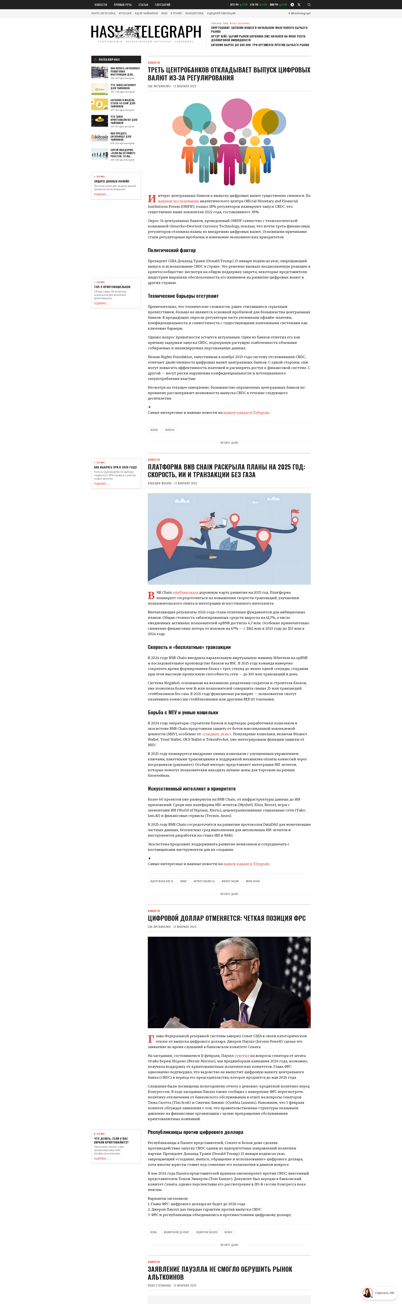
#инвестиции (230, 881)
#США (154, 1232)
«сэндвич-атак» (216, 734)
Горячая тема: (230, 23)
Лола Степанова (159, 1285)
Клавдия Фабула (160, 483)
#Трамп (176, 13)
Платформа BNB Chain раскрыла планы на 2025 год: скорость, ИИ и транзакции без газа (226, 470)
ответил (241, 1056)
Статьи (143, 4)
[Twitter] (299, 4)
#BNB (183, 881)
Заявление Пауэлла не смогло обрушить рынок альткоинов (220, 1273)
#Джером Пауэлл (207, 1232)
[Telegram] (292, 4)
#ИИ (164, 13)
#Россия (125, 13)
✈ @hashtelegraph (299, 13)
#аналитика (194, 13)
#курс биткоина (103, 13)
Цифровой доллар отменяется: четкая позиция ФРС (227, 918)
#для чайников (146, 13)
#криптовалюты (204, 881)
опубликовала (185, 592)
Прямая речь (123, 4)
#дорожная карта (162, 881)
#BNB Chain (253, 881)
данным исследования (178, 201)
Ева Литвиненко (159, 86)
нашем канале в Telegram (246, 412)
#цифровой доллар (176, 1232)
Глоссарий (162, 4)
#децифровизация (221, 13)
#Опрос (170, 430)
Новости (101, 4)
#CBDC (154, 430)
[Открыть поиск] (309, 4)
